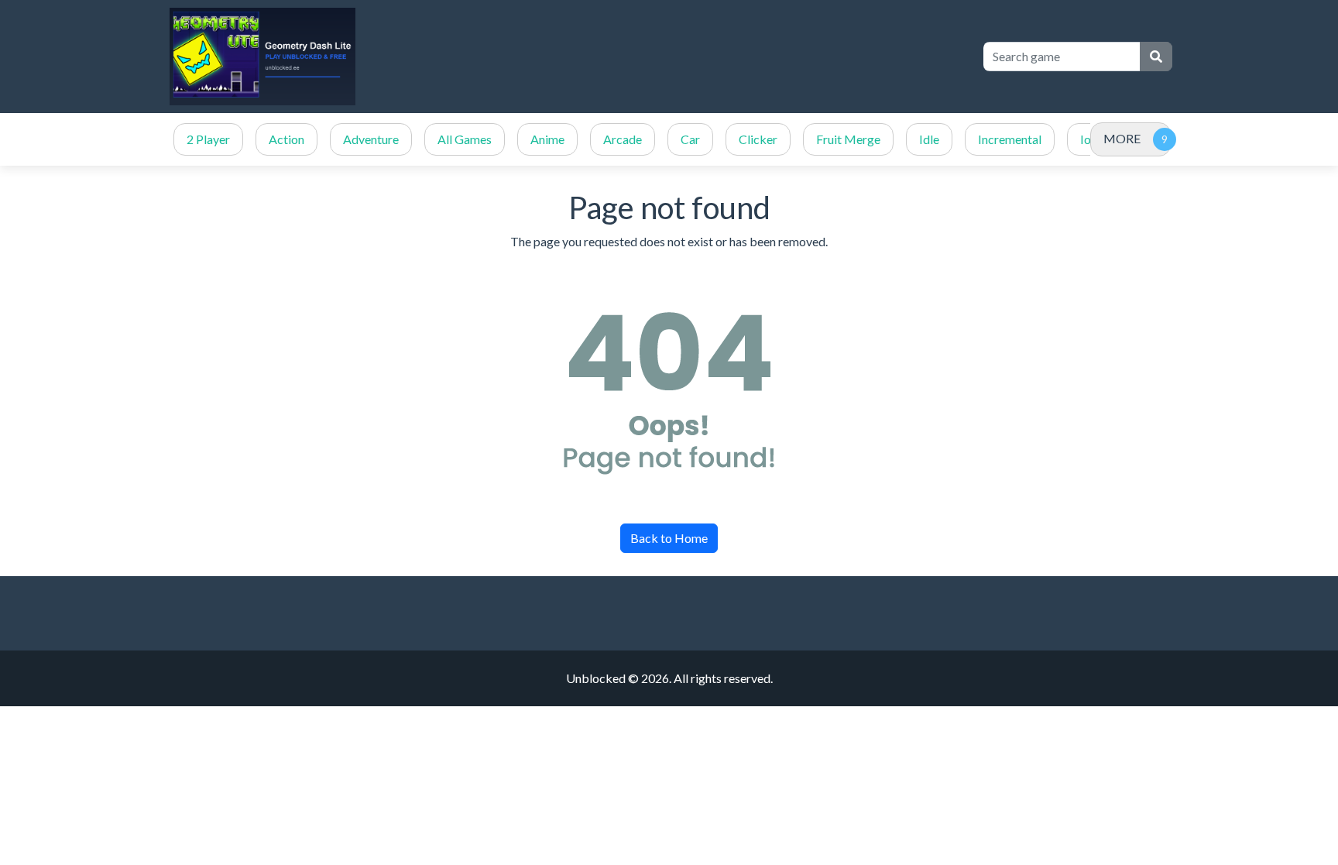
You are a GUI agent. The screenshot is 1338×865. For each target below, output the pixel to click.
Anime (547, 139)
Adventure (371, 139)
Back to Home (669, 537)
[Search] (1156, 56)
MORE (1122, 138)
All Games (464, 139)
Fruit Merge (848, 139)
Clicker (758, 139)
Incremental (1009, 139)
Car (690, 139)
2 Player (208, 139)
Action (286, 139)
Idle (929, 139)
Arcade (622, 139)
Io (1085, 139)
